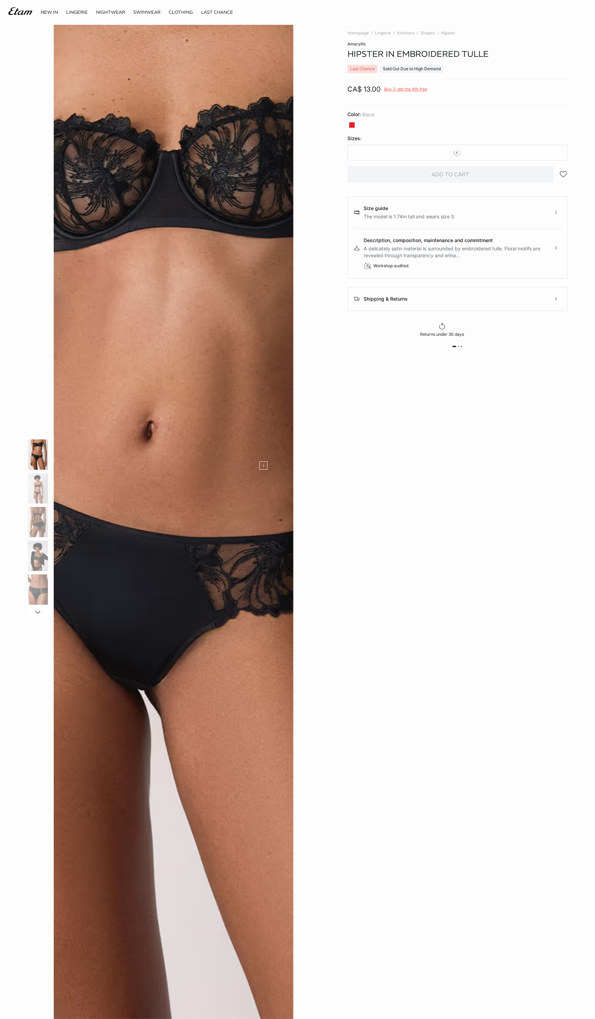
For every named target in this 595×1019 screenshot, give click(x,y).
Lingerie (383, 32)
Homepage (358, 32)
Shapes (427, 32)
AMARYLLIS (356, 43)
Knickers (405, 32)
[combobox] (457, 152)
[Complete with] (263, 465)
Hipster (448, 32)
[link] (49, 12)
